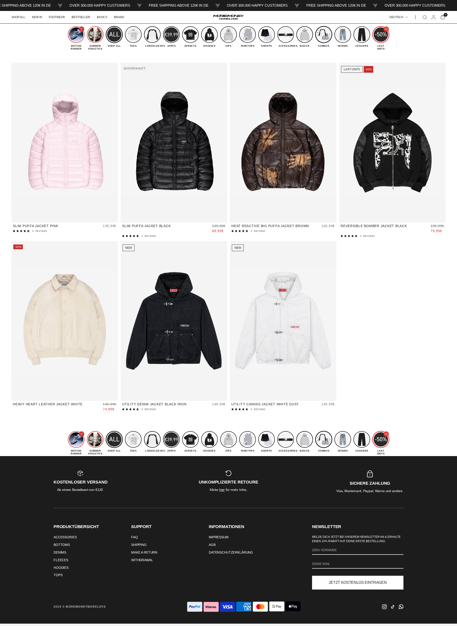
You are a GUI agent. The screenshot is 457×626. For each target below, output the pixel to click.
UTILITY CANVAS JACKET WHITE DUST (265, 404)
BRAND (119, 17)
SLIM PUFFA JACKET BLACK (146, 226)
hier (222, 490)
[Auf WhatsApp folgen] (401, 606)
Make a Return (144, 552)
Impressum (218, 537)
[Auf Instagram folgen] (384, 606)
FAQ (134, 537)
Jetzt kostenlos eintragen (358, 582)
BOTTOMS (62, 545)
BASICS (102, 17)
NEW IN (37, 17)
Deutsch (396, 17)
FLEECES (61, 560)
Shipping (139, 545)
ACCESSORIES (65, 537)
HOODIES (61, 568)
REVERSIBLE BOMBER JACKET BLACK (374, 226)
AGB (212, 545)
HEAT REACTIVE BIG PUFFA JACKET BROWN (270, 226)
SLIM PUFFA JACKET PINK (35, 226)
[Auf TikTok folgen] (392, 606)
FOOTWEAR (57, 17)
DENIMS (60, 552)
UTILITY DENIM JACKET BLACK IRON (154, 404)
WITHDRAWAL (142, 560)
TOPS (58, 575)
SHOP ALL (18, 17)
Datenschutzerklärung (231, 552)
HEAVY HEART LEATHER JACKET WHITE (48, 404)
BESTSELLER (81, 17)
